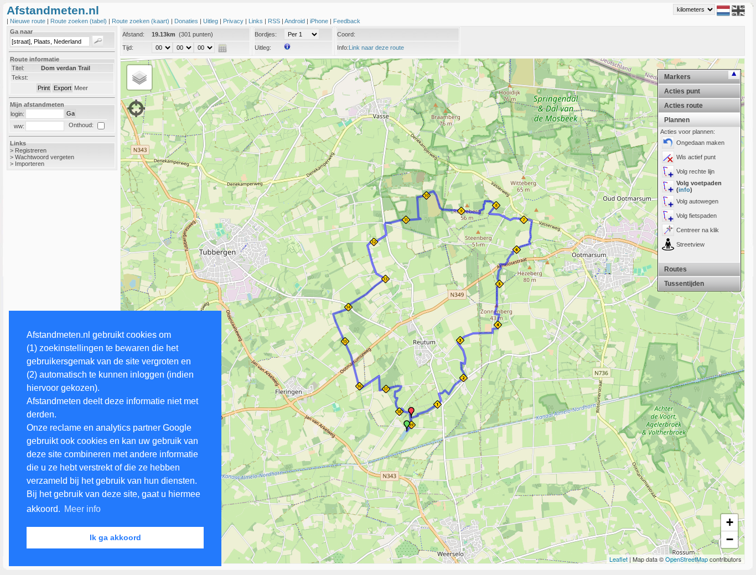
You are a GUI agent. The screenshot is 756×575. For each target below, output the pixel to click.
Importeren (29, 163)
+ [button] (729, 522)
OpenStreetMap (686, 559)
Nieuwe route (28, 21)
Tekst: (20, 77)
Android (295, 21)
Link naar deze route (376, 47)
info (684, 189)
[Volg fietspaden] (668, 216)
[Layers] (139, 77)
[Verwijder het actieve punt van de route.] (668, 157)
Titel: (18, 68)
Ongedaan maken (700, 142)
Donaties (187, 21)
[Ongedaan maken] (668, 143)
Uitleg (211, 21)
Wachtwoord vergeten (44, 157)
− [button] (729, 539)
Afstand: (133, 34)
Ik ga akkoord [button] (115, 537)
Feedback (346, 21)
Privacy (234, 21)
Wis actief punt (696, 157)
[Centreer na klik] (668, 230)
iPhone (320, 21)
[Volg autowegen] (668, 201)
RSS (275, 21)
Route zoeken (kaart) (141, 21)
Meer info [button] (82, 509)
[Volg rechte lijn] (668, 171)
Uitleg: (263, 47)
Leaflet (618, 559)
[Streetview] (668, 244)
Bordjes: (266, 34)
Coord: (346, 34)
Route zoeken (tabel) (79, 21)
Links (256, 21)
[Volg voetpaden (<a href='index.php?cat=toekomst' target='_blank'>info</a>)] (668, 186)
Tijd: (127, 47)
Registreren (30, 150)
